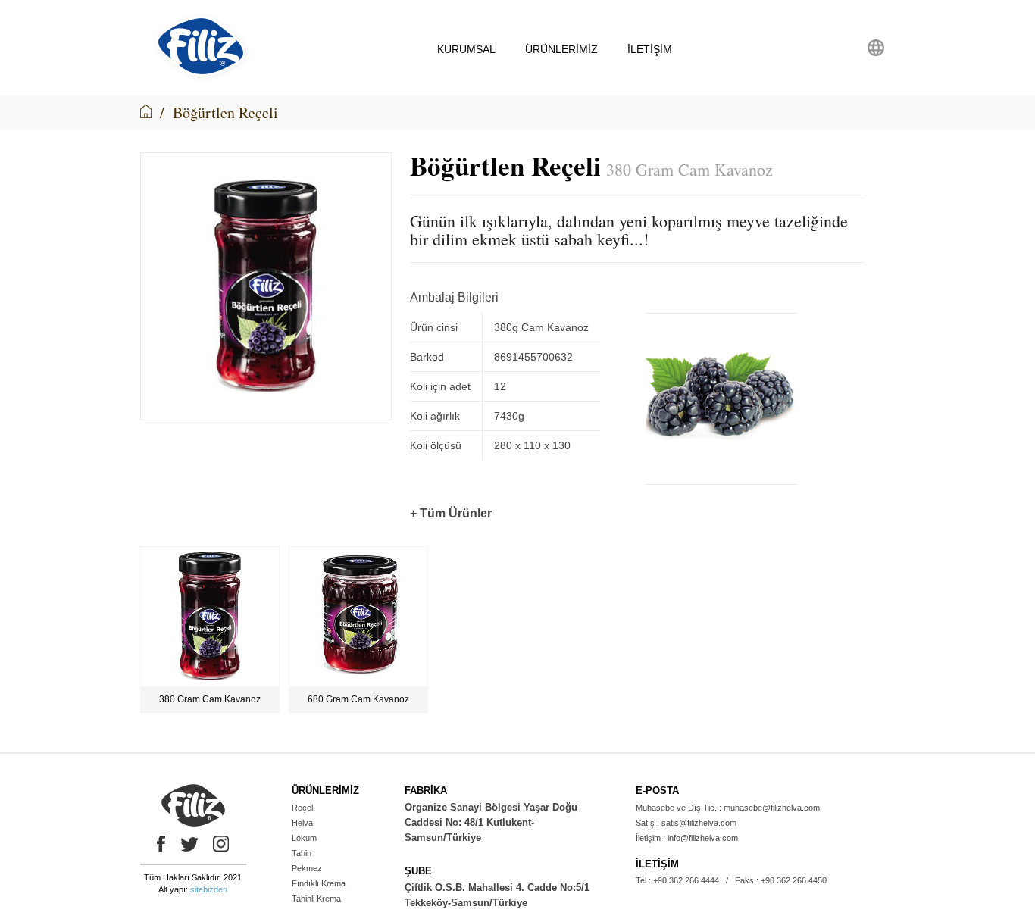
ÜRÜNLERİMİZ (561, 49)
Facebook (157, 844)
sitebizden (208, 889)
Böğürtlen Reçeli (225, 112)
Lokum (304, 837)
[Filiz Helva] (201, 79)
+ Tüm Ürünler (451, 513)
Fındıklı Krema (319, 883)
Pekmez (307, 868)
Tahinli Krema (316, 898)
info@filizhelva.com (703, 837)
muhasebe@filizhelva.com (772, 807)
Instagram (221, 844)
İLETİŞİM (649, 49)
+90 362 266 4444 (686, 880)
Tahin (301, 853)
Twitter (189, 844)
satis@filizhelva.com (698, 822)
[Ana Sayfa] (146, 112)
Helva (302, 822)
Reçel (302, 807)
